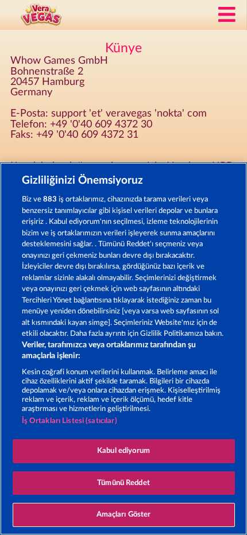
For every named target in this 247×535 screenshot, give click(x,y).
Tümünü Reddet (123, 483)
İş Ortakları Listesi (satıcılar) (69, 421)
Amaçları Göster (124, 514)
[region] (123, 348)
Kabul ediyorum (123, 451)
